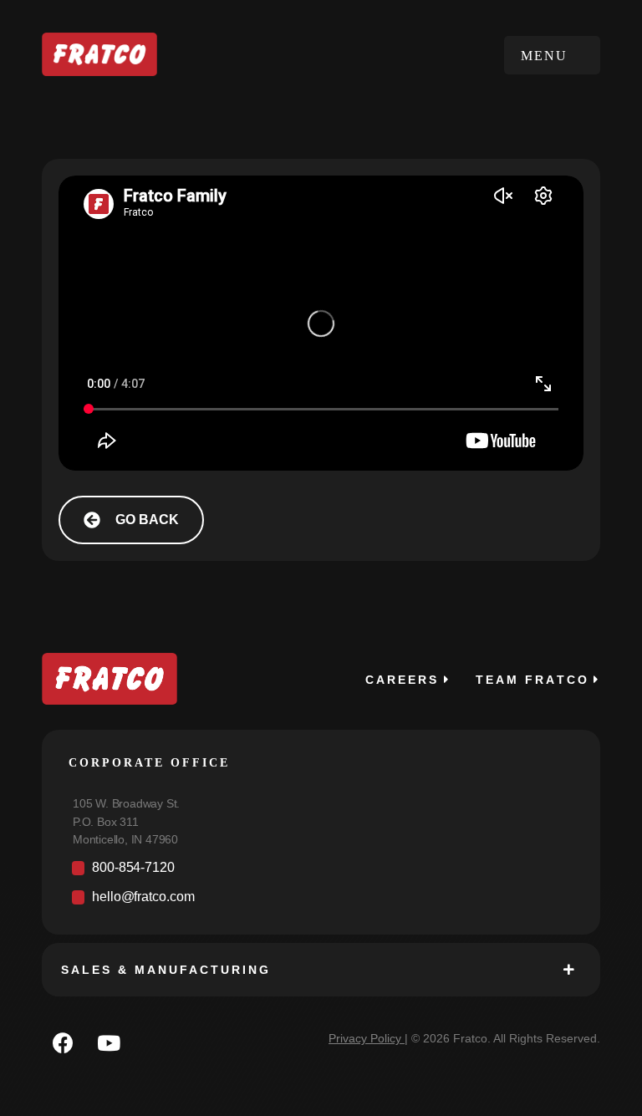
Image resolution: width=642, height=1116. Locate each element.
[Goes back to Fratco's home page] (109, 679)
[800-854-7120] (321, 872)
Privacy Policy (365, 1038)
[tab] (321, 969)
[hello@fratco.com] (321, 901)
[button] (552, 55)
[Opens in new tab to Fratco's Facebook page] (63, 1042)
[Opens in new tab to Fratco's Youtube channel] (109, 1042)
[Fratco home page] (99, 55)
